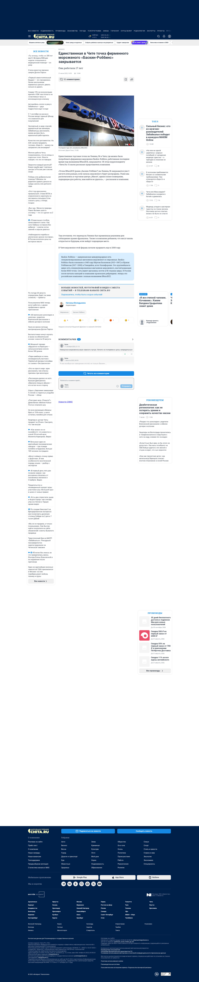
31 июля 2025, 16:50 (65, 73)
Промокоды (61, 31)
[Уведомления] (164, 36)
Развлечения (123, 864)
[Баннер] (55, 43)
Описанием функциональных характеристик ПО (116, 951)
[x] (93, 884)
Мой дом (95, 856)
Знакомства (72, 31)
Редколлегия (139, 31)
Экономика (148, 860)
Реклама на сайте (35, 842)
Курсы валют (126, 31)
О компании (33, 849)
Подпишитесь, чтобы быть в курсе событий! (81, 294)
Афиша (106, 31)
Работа (120, 860)
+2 (125, 368)
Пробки (169, 31)
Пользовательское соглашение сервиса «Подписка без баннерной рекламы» (126, 967)
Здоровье (65, 868)
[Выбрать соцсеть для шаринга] (131, 79)
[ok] (75, 884)
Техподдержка (34, 860)
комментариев (72, 79)
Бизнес (64, 845)
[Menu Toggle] (29, 36)
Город (63, 853)
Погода (83, 31)
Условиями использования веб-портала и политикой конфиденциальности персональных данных (133, 953)
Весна (63, 849)
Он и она (121, 845)
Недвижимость (47, 31)
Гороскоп (115, 31)
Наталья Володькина (76, 303)
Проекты (161, 31)
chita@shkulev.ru (53, 954)
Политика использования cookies (112, 961)
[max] (87, 884)
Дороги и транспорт (69, 856)
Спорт (146, 845)
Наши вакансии (34, 856)
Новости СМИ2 (66, 402)
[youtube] (99, 884)
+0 (125, 354)
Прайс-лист (32, 845)
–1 (131, 368)
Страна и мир (149, 853)
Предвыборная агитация (38, 864)
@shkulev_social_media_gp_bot (124, 942)
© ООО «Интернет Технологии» (39, 974)
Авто (63, 842)
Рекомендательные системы (110, 964)
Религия (121, 868)
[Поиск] (158, 36)
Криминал (95, 845)
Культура (95, 849)
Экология (148, 856)
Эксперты (151, 31)
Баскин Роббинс (79, 312)
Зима (93, 842)
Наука (93, 860)
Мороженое (64, 312)
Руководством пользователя (110, 950)
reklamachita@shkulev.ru (141, 940)
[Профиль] (169, 36)
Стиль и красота (150, 849)
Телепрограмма (94, 31)
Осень (120, 849)
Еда (62, 860)
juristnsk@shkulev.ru (80, 956)
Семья (146, 842)
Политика (122, 853)
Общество (122, 842)
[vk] (69, 884)
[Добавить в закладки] (125, 79)
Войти (67, 387)
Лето (93, 853)
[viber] (81, 884)
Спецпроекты (149, 864)
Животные (65, 864)
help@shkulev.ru (43, 957)
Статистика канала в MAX (38, 868)
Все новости (33, 31)
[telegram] (63, 884)
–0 (131, 354)
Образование (96, 868)
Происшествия (124, 856)
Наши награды (34, 853)
